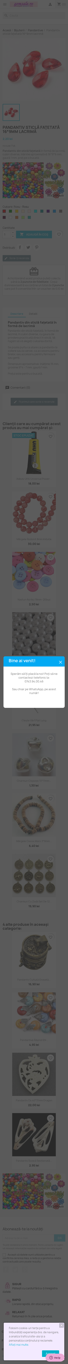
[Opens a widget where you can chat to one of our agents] (55, 1358)
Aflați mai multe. (19, 1345)
